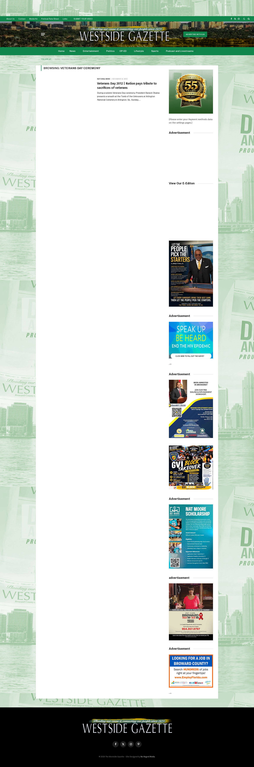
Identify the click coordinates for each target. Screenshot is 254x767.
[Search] (248, 18)
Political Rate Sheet (50, 19)
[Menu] (43, 34)
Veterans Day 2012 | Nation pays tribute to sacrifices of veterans (127, 86)
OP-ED (123, 51)
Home (61, 51)
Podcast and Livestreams (179, 51)
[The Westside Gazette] (124, 34)
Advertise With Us (195, 34)
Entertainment (91, 51)
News (72, 51)
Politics (110, 51)
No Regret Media (148, 757)
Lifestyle (139, 51)
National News (103, 79)
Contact (21, 19)
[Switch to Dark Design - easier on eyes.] (244, 19)
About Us (10, 19)
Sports (154, 51)
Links (65, 19)
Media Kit (33, 19)
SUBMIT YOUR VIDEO (83, 19)
